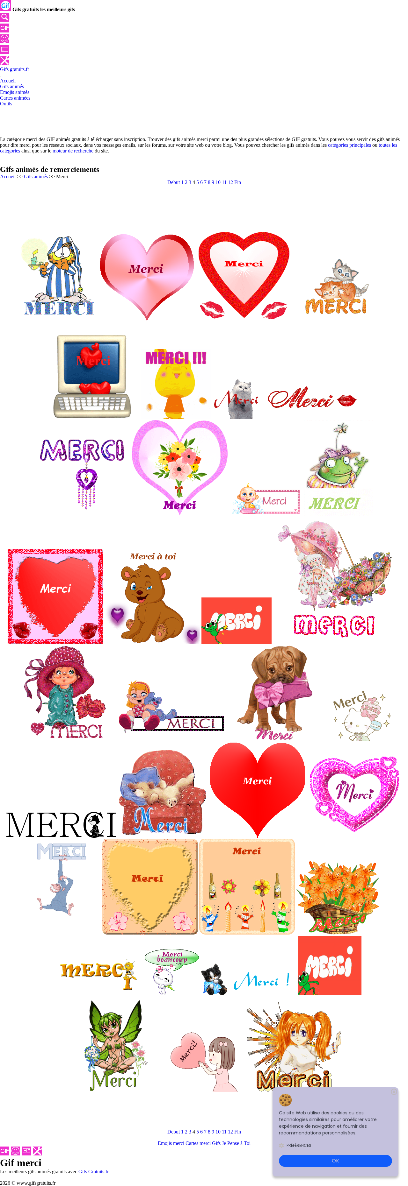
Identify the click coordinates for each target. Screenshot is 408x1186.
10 (218, 182)
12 (230, 182)
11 (224, 182)
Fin (237, 182)
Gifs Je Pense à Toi (231, 1143)
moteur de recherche (73, 150)
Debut (173, 182)
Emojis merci (171, 1143)
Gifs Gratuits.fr (93, 1171)
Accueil (8, 176)
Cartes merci (198, 1143)
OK (335, 1160)
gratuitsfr (14, 69)
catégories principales (349, 145)
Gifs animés (36, 176)
